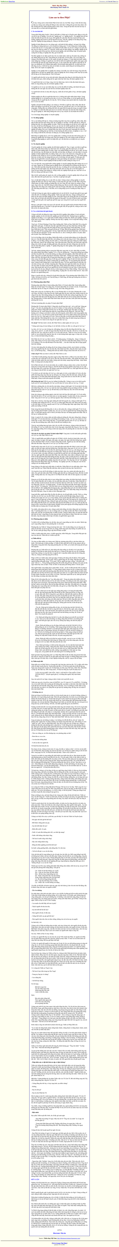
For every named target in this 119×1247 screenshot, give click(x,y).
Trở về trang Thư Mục (59, 1243)
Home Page (12, 1)
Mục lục (63, 1233)
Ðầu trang (56, 1233)
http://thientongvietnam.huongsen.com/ (68, 1238)
